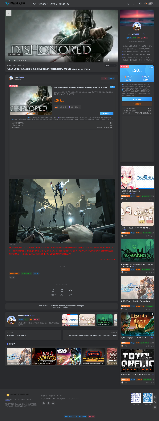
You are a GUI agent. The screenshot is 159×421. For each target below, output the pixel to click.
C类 (19, 65)
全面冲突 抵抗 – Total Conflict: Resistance (137, 374)
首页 (34, 3)
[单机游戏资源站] (17, 395)
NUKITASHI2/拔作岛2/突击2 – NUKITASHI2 (131, 192)
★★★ (139, 233)
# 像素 (153, 269)
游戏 (14, 65)
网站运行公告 (64, 3)
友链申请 (44, 396)
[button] (8, 210)
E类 (134, 343)
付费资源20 (125, 306)
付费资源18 (125, 233)
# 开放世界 (153, 343)
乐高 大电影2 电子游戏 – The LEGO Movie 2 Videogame (138, 51)
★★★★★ (15, 273)
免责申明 (52, 396)
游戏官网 (32, 114)
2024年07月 (150, 306)
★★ (139, 196)
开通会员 (150, 4)
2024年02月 (147, 196)
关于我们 (60, 396)
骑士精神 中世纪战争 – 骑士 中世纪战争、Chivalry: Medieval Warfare (138, 60)
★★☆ (140, 379)
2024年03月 (145, 343)
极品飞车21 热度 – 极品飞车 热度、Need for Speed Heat (138, 54)
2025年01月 (27, 273)
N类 (134, 196)
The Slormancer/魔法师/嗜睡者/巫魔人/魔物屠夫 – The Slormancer (137, 265)
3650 (21, 319)
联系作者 (91, 416)
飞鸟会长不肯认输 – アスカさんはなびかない (136, 229)
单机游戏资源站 (61, 399)
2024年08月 (148, 379)
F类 (134, 233)
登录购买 (107, 113)
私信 (112, 78)
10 (27, 319)
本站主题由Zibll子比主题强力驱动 (75, 416)
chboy (16, 77)
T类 (134, 269)
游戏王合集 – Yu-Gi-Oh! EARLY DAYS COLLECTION (138, 57)
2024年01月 (147, 269)
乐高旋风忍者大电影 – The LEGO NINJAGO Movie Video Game (138, 46)
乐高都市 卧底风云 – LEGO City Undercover (138, 49)
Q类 (134, 379)
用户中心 (54, 3)
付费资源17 (125, 196)
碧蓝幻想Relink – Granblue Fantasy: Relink (135, 301)
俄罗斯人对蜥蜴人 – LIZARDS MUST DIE (137, 338)
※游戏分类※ (42, 3)
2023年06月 (148, 233)
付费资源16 (125, 343)
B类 (134, 306)
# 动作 (12, 277)
